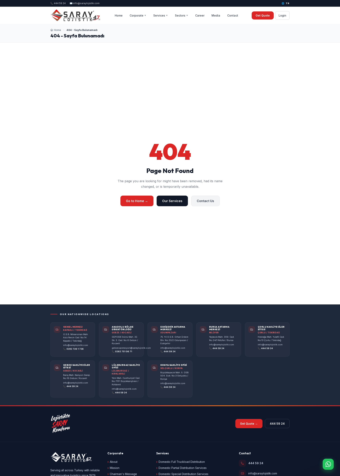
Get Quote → (249, 423)
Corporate (138, 15)
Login (282, 15)
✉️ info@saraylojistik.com (85, 3)
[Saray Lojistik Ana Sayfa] (75, 15)
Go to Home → (137, 201)
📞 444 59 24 (58, 3)
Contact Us (205, 201)
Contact (232, 15)
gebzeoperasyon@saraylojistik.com (131, 348)
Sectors (181, 15)
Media (216, 15)
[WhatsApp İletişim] (328, 464)
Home (119, 15)
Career (199, 15)
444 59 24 (277, 423)
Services (160, 15)
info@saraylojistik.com (75, 345)
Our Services (172, 201)
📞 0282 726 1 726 (73, 349)
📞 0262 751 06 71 (122, 351)
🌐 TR (286, 3)
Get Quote (263, 15)
